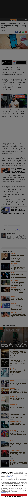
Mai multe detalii (10, 476)
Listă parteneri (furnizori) (4, 492)
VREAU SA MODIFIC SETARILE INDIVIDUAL (14, 496)
